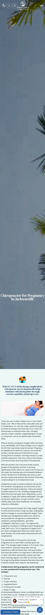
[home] (22, 5)
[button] (38, 5)
